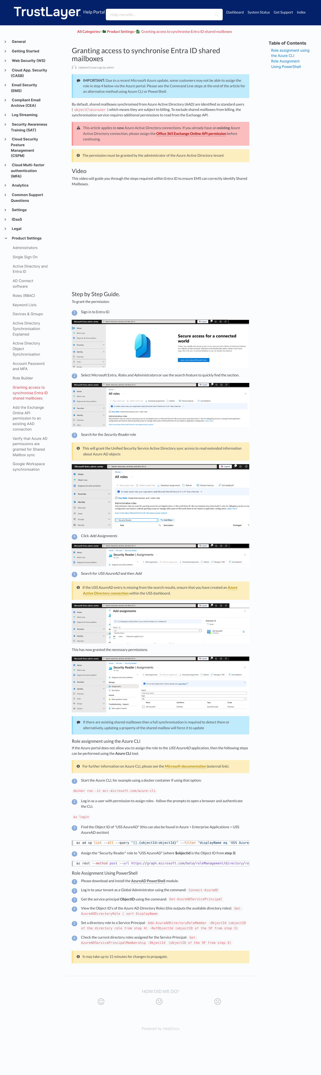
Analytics (20, 185)
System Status (259, 12)
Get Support (283, 12)
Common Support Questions (27, 198)
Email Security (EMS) (24, 88)
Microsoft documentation (185, 766)
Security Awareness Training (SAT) (29, 127)
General (18, 42)
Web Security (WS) (28, 61)
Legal (16, 229)
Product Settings (26, 238)
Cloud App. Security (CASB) (29, 73)
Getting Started (25, 51)
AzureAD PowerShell (148, 881)
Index (301, 12)
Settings (19, 210)
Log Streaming (24, 115)
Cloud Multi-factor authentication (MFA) (27, 170)
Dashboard (235, 12)
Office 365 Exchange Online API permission (191, 134)
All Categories (88, 32)
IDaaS (16, 219)
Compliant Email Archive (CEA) (25, 103)
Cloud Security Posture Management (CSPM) (24, 147)
